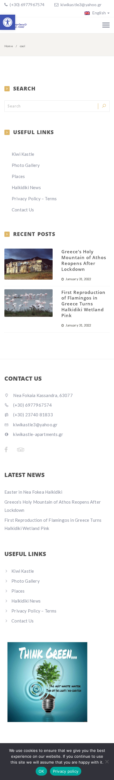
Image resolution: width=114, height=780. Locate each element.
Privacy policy (66, 771)
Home (8, 46)
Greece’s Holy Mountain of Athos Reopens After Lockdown (83, 260)
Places (18, 176)
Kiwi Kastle (23, 154)
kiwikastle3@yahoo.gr (81, 4)
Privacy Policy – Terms (34, 198)
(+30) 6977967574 (26, 4)
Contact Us (23, 209)
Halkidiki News (26, 187)
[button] (7, 22)
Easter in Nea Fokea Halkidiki (33, 492)
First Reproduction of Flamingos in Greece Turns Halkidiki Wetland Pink (83, 303)
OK (41, 771)
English (98, 12)
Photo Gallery (26, 165)
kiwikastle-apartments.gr (37, 434)
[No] (107, 761)
